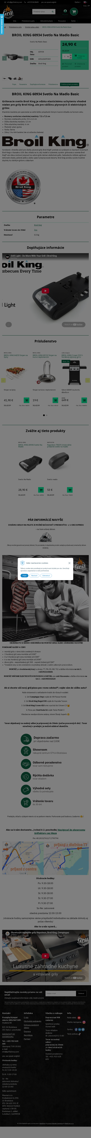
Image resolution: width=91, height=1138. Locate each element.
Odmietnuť (46, 575)
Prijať (24, 575)
